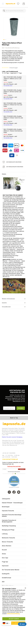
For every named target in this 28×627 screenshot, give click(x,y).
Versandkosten (8, 85)
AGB (3, 581)
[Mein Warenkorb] (23, 3)
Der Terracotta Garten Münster (10, 569)
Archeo (4, 554)
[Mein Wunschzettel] (18, 3)
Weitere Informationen (8, 299)
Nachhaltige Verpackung (9, 526)
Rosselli (4, 550)
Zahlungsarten (6, 498)
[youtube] (18, 492)
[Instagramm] (9, 492)
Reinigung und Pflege (8, 530)
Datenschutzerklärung (13, 613)
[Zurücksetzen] (24, 10)
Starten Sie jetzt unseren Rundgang (12, 437)
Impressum (5, 565)
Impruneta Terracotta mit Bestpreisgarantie (9, 521)
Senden (20, 408)
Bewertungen (5, 506)
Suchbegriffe (5, 573)
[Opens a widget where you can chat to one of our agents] (22, 624)
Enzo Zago (5, 557)
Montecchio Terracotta (8, 538)
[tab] (14, 174)
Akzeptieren (14, 619)
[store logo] (10, 4)
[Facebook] (14, 492)
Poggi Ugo (5, 561)
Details (4, 174)
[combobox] (14, 11)
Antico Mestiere (6, 546)
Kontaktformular (6, 577)
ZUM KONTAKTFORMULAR (10, 459)
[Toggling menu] (3, 3)
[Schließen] (4, 10)
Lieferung (4, 534)
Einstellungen (14, 623)
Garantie (4, 303)
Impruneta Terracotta (8, 510)
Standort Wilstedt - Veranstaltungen (12, 502)
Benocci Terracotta (7, 542)
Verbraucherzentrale (14, 466)
